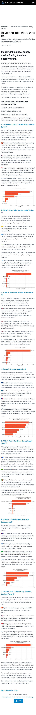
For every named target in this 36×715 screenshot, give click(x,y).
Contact (18, 697)
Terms (13, 697)
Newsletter (4, 26)
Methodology (29, 697)
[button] (33, 2)
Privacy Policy (7, 697)
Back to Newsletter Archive (9, 690)
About (23, 697)
